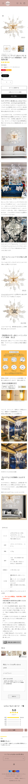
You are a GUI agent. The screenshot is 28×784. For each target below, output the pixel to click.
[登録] (23, 758)
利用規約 (16, 778)
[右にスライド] (26, 49)
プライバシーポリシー (8, 778)
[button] (3, 3)
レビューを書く (12, 730)
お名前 (5, 667)
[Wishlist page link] (17, 3)
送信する (14, 696)
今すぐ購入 (14, 96)
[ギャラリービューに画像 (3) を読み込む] (21, 49)
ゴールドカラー (5, 294)
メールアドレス (7, 673)
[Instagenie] (23, 657)
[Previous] (3, 653)
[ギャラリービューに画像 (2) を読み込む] (14, 49)
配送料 (5, 67)
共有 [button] (4, 648)
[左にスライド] (1, 49)
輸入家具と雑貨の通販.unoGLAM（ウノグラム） (16, 774)
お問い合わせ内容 (8, 678)
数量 (2, 79)
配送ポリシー (22, 778)
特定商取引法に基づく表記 (14, 780)
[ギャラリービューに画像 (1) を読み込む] (7, 49)
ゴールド (5, 75)
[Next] (24, 653)
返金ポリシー (19, 775)
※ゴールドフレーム (6, 199)
